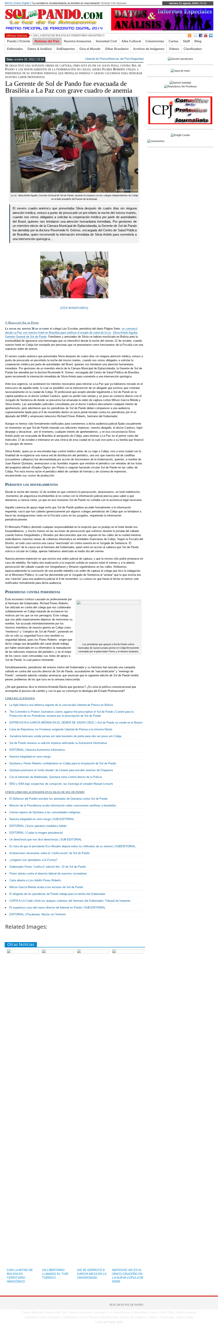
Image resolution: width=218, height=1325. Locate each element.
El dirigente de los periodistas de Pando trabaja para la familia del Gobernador (57, 894)
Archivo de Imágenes (148, 49)
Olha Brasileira (109, 1317)
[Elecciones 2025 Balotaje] (180, 82)
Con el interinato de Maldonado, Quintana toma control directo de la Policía (55, 777)
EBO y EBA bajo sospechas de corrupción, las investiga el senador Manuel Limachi (61, 783)
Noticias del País (47, 41)
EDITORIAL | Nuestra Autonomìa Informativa (37, 749)
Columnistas (154, 41)
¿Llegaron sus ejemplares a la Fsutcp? (33, 860)
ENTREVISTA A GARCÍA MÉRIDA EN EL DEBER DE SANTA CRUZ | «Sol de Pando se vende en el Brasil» (76, 722)
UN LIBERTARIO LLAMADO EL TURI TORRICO (55, 1273)
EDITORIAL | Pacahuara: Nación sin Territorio (37, 914)
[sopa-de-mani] (180, 70)
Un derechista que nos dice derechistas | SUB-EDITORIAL (45, 839)
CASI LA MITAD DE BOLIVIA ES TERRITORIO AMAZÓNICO (67, 35)
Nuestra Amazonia (77, 41)
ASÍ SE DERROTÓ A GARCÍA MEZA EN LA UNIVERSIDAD (91, 1273)
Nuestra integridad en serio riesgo (30, 756)
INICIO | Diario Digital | (18, 3)
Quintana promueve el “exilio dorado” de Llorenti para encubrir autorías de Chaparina (61, 770)
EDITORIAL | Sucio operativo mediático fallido (37, 825)
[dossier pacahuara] (180, 58)
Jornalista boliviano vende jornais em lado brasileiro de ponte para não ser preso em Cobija (65, 736)
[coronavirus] (155, 141)
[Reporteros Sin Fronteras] (180, 86)
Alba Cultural (131, 41)
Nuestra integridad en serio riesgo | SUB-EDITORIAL (41, 819)
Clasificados (193, 49)
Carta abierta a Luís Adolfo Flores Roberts (35, 880)
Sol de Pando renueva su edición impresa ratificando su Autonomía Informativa (58, 743)
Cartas (173, 41)
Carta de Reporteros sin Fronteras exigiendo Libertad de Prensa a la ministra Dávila (60, 729)
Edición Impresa (186, 1312)
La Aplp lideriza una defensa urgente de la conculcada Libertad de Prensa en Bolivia (61, 705)
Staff (186, 41)
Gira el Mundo (89, 49)
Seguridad (137, 58)
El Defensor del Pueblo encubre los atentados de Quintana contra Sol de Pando (58, 798)
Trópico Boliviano (32, 1312)
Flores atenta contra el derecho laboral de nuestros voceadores (48, 873)
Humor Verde (185, 1317)
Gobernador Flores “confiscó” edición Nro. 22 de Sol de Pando (47, 866)
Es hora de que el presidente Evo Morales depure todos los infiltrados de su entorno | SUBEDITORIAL (72, 846)
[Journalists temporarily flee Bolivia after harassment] (180, 123)
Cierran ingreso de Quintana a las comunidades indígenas (44, 812)
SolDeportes (65, 49)
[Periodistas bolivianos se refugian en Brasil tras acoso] (180, 135)
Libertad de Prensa (96, 58)
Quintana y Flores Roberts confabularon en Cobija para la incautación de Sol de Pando (62, 763)
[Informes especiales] (162, 29)
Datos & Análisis (39, 49)
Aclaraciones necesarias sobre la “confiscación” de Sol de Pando (49, 853)
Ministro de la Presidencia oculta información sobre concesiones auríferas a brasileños (62, 805)
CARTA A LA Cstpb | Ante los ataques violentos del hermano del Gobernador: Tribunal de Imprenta (69, 900)
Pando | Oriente (18, 41)
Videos (174, 49)
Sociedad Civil (106, 41)
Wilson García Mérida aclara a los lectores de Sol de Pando (46, 887)
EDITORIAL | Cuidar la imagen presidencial (36, 832)
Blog (197, 41)
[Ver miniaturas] (74, 308)
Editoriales (15, 49)
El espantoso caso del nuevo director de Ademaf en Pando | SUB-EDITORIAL (57, 907)
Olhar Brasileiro (117, 49)
